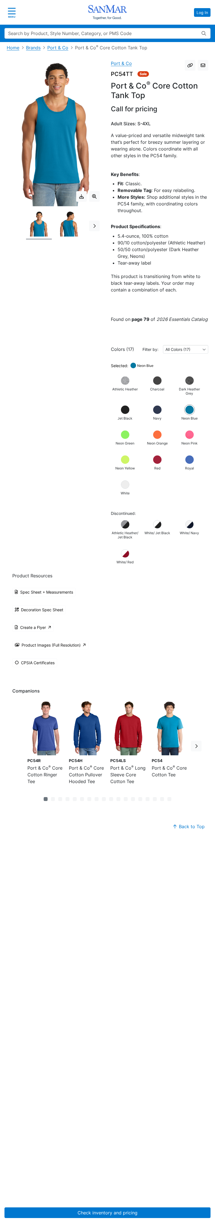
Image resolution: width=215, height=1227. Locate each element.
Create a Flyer (33, 627)
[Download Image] (81, 196)
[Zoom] (94, 196)
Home (13, 47)
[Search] (203, 33)
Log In (202, 12)
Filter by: (150, 349)
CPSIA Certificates (38, 662)
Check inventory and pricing (107, 1213)
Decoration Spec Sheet (42, 609)
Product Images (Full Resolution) (51, 645)
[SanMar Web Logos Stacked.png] (107, 12)
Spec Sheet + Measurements (46, 592)
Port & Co (57, 47)
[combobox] (185, 349)
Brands (33, 47)
